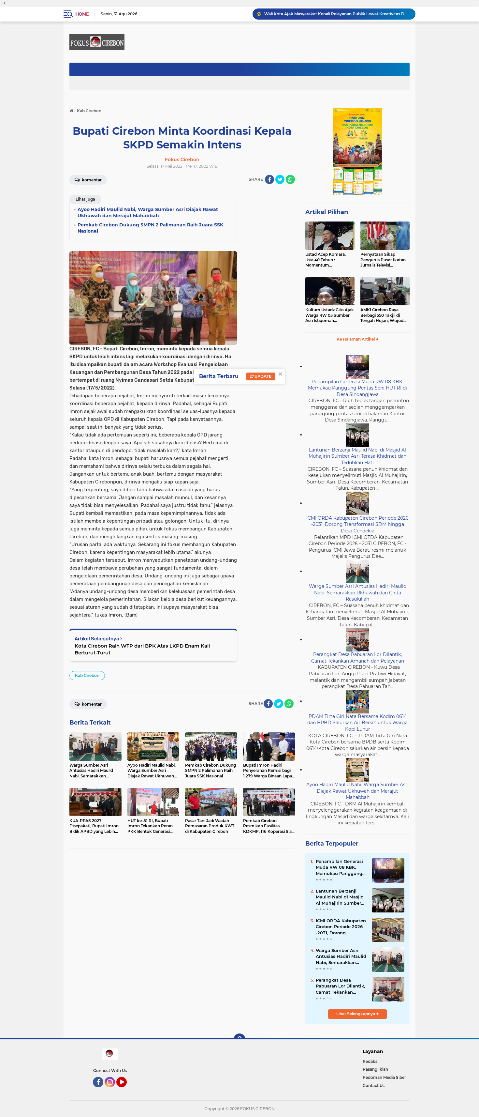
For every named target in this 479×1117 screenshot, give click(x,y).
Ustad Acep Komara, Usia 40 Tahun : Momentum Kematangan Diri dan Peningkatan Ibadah (326, 260)
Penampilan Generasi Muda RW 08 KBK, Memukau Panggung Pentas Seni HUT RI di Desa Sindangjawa (357, 388)
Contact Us (374, 1085)
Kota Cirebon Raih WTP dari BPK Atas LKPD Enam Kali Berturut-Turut (142, 649)
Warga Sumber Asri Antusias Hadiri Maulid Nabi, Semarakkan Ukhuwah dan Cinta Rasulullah (357, 592)
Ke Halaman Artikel (356, 339)
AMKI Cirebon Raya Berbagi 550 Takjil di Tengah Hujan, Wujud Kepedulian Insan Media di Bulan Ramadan (383, 315)
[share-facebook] (269, 179)
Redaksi (370, 1061)
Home (82, 14)
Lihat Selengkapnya (356, 1013)
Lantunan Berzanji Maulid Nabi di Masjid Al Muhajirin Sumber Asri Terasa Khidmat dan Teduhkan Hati (357, 456)
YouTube (126, 1090)
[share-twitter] (279, 179)
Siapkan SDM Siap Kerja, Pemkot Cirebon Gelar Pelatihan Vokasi (327, 13)
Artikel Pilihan (326, 212)
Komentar (91, 179)
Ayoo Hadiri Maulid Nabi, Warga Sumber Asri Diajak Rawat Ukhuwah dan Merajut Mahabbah (357, 791)
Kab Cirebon (87, 675)
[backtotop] (239, 1039)
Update (262, 376)
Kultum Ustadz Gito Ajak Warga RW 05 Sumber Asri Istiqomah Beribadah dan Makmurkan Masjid (329, 315)
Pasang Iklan (375, 1069)
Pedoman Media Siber (384, 1077)
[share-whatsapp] (290, 179)
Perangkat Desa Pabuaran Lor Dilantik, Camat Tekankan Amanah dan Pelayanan (357, 657)
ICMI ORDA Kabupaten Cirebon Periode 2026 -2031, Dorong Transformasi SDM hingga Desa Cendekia (357, 524)
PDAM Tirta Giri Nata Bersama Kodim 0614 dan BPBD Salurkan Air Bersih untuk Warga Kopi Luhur (357, 722)
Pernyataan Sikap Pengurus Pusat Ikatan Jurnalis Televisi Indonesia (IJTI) (383, 260)
